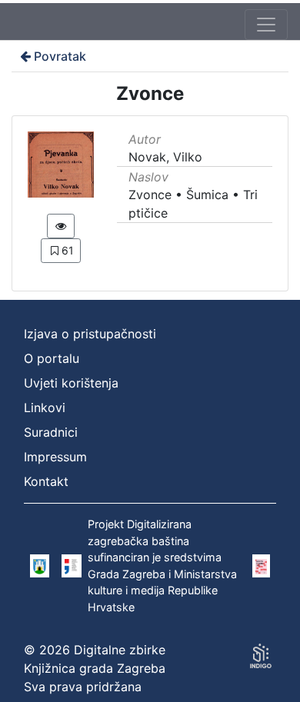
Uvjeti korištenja (71, 383)
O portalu (51, 358)
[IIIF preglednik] (61, 226)
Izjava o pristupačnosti (90, 333)
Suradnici (51, 432)
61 (68, 250)
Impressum (55, 456)
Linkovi (44, 407)
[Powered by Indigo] (260, 655)
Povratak (60, 56)
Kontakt (46, 481)
